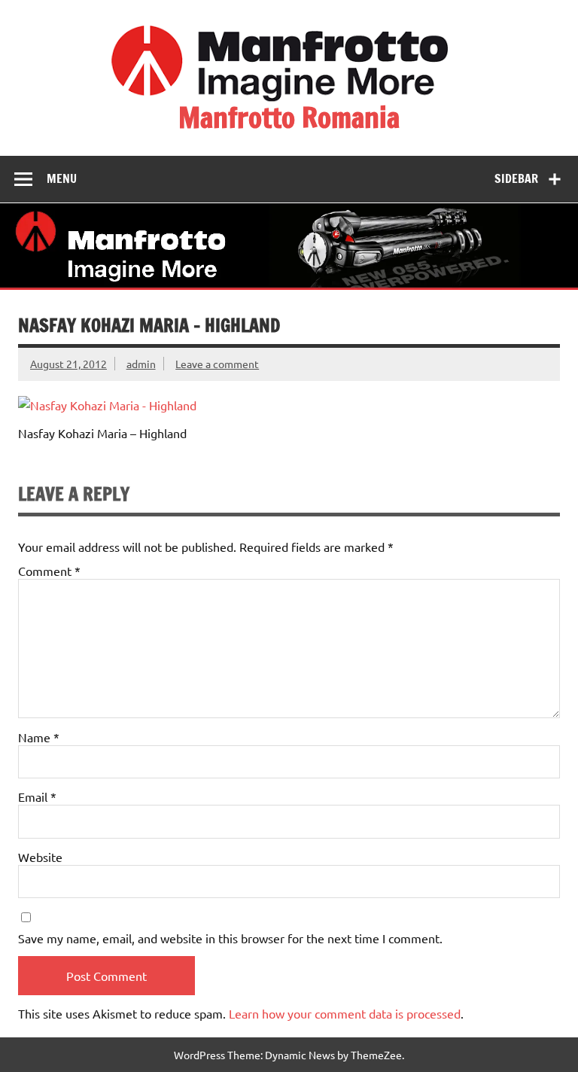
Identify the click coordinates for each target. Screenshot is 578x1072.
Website (40, 857)
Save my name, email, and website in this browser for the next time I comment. (230, 938)
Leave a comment (217, 363)
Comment (49, 571)
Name (38, 737)
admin (141, 363)
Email (37, 796)
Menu (62, 178)
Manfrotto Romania (289, 117)
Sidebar (516, 178)
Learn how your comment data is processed (345, 1013)
